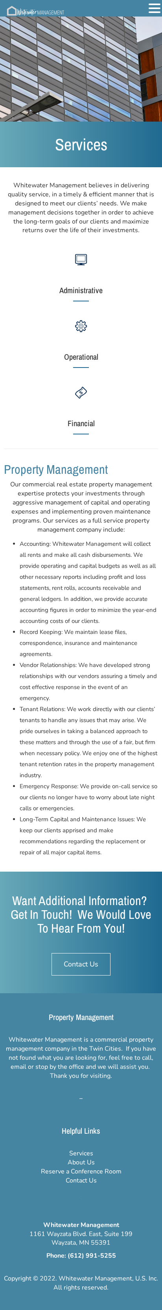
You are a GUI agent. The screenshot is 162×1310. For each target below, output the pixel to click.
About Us (81, 1162)
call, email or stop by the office (82, 1062)
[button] (154, 9)
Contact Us (81, 1180)
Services (81, 1153)
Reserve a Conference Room (81, 1171)
